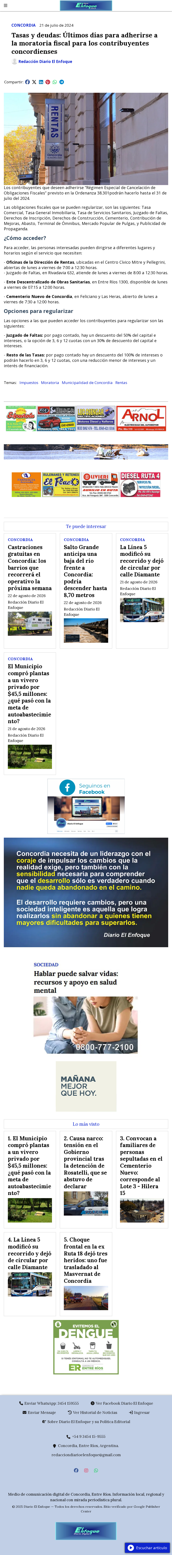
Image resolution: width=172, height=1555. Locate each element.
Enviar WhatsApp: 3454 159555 (51, 1403)
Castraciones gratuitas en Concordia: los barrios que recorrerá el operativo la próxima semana (30, 567)
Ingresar (141, 1412)
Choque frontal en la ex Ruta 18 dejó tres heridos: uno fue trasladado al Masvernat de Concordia (86, 1260)
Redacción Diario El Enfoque (45, 61)
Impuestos (28, 382)
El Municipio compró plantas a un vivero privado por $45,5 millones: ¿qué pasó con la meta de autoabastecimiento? (29, 694)
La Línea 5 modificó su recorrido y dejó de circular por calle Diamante (141, 560)
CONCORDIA (23, 25)
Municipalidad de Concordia (87, 382)
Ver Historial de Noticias (94, 1412)
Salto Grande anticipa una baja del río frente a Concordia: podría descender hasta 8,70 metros (85, 571)
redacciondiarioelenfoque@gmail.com (86, 1454)
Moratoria (50, 382)
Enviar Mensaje (41, 1412)
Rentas (121, 382)
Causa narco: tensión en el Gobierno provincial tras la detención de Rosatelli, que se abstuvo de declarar (85, 1162)
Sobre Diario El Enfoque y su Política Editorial (88, 1421)
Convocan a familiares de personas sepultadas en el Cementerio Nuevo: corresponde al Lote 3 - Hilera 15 (141, 1166)
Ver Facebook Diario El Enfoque (124, 1403)
